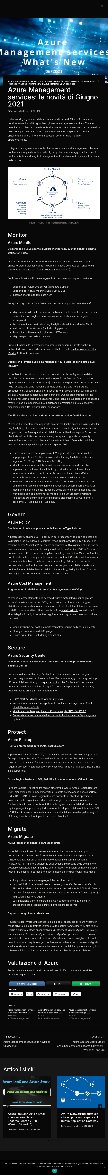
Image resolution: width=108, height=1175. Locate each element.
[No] (104, 1167)
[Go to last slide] (8, 1107)
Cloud (65, 81)
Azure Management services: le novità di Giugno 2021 (26, 1041)
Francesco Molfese (19, 111)
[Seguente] (100, 1107)
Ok (54, 1171)
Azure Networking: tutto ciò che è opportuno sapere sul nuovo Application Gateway (79, 1117)
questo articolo (69, 610)
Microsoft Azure (17, 84)
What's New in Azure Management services (52, 84)
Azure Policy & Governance (45, 81)
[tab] (48, 1140)
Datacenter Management (84, 81)
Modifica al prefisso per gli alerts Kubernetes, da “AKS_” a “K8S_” (49, 711)
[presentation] (27, 1092)
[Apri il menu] (102, 5)
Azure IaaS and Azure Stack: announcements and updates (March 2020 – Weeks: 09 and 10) (27, 1119)
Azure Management (18, 81)
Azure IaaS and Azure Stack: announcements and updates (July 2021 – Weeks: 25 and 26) (81, 1043)
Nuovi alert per (38, 699)
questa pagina (51, 682)
